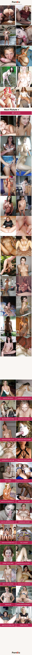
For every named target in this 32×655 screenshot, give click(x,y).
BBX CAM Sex (16, 113)
